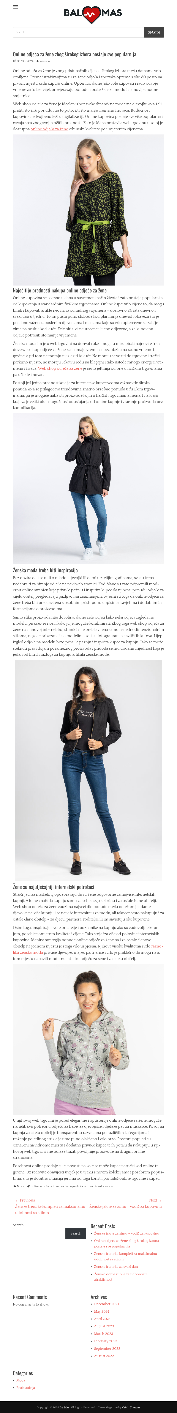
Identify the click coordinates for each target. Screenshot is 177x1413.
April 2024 (102, 1319)
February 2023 (105, 1341)
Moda (21, 1186)
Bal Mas (64, 1407)
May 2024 (101, 1312)
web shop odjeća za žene (77, 1186)
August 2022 (104, 1356)
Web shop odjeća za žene (60, 368)
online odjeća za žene (49, 129)
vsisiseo (45, 61)
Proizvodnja (25, 1388)
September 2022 (107, 1349)
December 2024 (106, 1304)
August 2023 (104, 1326)
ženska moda (104, 1186)
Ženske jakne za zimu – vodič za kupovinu (126, 1233)
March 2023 (103, 1334)
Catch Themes (131, 1407)
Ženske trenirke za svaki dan (116, 1267)
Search (18, 1225)
